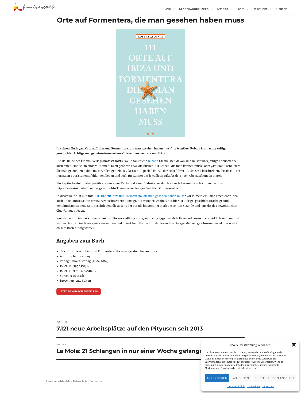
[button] (294, 345)
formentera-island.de (58, 381)
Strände (222, 8)
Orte (168, 8)
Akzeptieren (217, 378)
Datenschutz (253, 386)
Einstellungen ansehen (274, 378)
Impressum (268, 386)
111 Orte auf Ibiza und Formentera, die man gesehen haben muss (139, 196)
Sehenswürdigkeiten (194, 8)
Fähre (240, 8)
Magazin (282, 8)
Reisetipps (260, 8)
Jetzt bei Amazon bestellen (78, 291)
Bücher (153, 161)
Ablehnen (241, 378)
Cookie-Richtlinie (236, 386)
